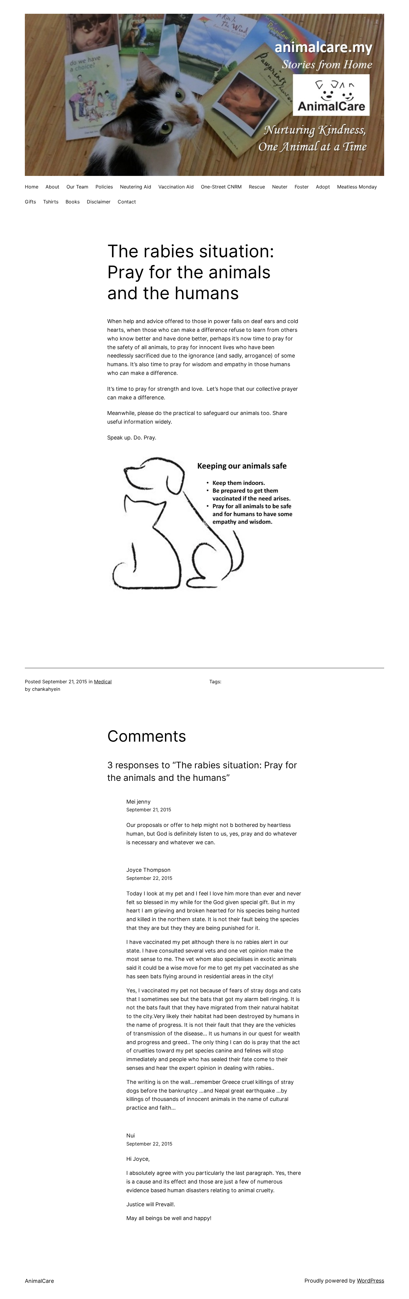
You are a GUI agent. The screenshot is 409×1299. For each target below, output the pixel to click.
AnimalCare (39, 1281)
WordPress (370, 1280)
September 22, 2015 (149, 878)
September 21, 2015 (148, 810)
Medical (103, 682)
